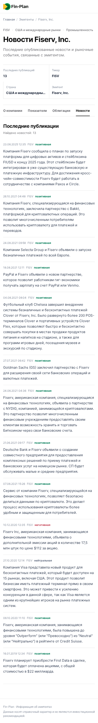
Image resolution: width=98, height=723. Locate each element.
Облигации (61, 110)
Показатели (37, 110)
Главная (9, 19)
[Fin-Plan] (15, 6)
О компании (12, 110)
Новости (83, 110)
